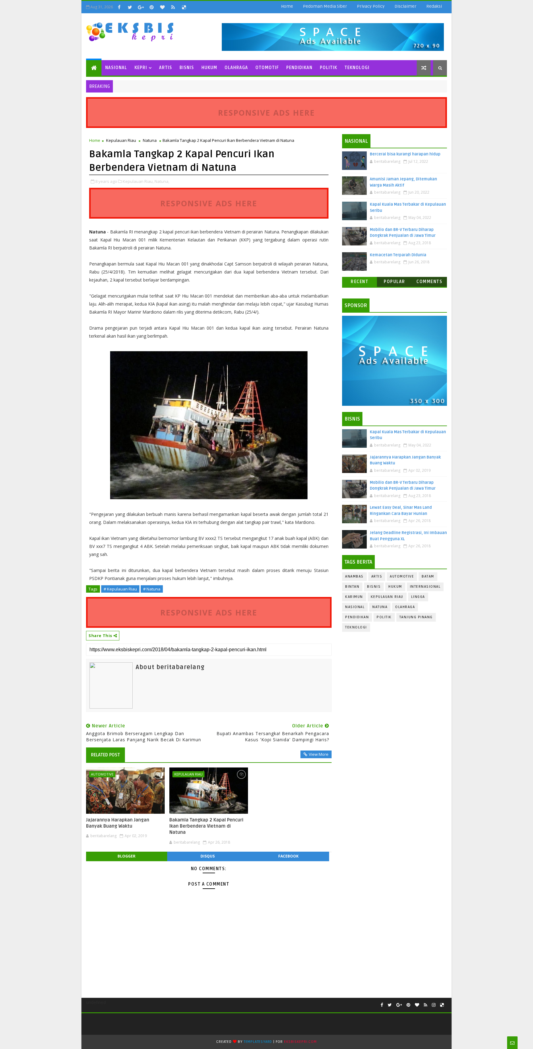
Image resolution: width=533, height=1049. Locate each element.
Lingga (418, 596)
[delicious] (183, 7)
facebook (288, 856)
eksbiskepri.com (300, 1041)
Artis (165, 67)
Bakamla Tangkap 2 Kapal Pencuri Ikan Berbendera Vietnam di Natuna (206, 826)
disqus (207, 856)
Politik (328, 67)
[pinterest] (151, 7)
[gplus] (140, 7)
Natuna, (162, 181)
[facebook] (119, 7)
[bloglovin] (162, 7)
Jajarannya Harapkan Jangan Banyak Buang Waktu (117, 823)
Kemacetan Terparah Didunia (398, 255)
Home (287, 6)
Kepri (140, 67)
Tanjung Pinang (416, 617)
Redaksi (434, 6)
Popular (394, 281)
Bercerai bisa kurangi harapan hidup (405, 154)
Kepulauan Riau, (138, 181)
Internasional (425, 586)
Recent (359, 281)
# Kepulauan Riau (120, 589)
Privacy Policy (371, 6)
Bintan (352, 586)
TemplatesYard (258, 1041)
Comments (429, 281)
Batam (428, 576)
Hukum (209, 67)
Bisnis (187, 67)
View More (318, 754)
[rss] (173, 7)
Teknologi (357, 67)
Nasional (116, 67)
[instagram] (433, 1005)
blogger (126, 856)
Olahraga (236, 67)
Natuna (150, 140)
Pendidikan (299, 67)
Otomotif (267, 67)
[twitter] (129, 7)
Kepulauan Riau (121, 140)
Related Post (105, 755)
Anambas (354, 576)
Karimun (354, 596)
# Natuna (151, 589)
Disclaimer (405, 6)
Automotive (102, 774)
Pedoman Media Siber (325, 6)
